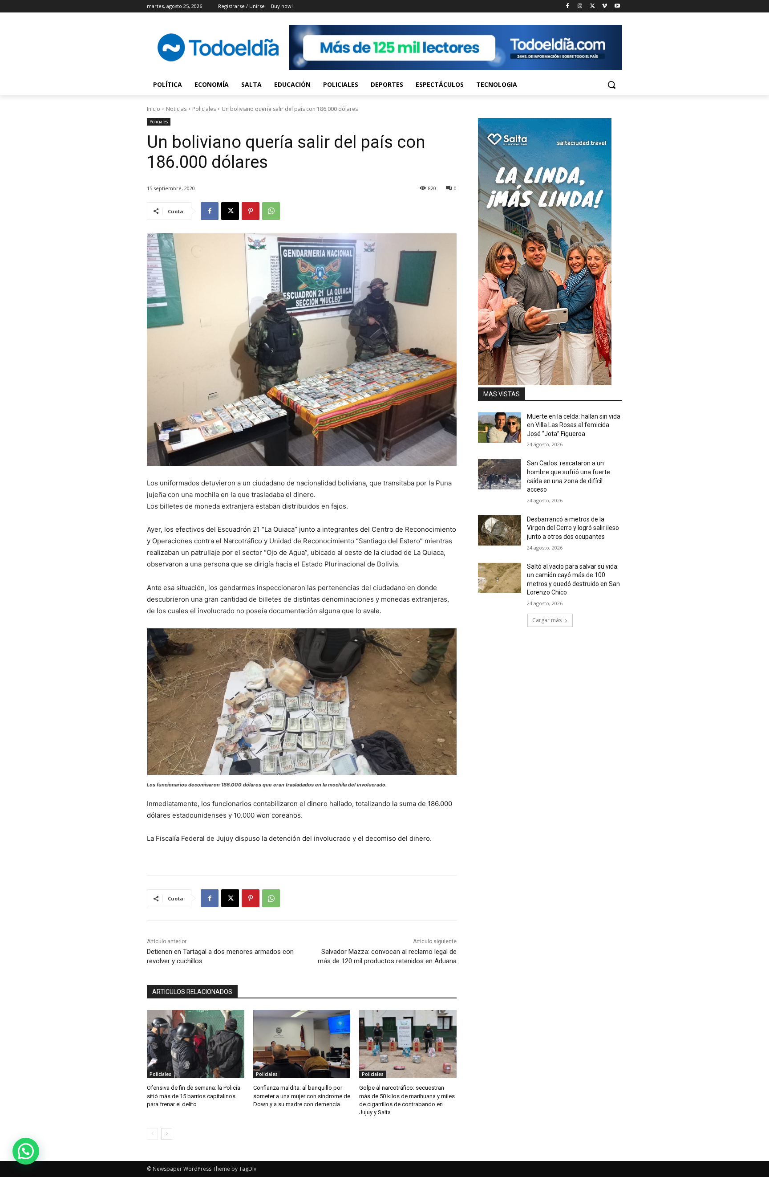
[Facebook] (568, 6)
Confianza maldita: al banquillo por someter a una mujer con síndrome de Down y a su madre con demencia (301, 1095)
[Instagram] (580, 6)
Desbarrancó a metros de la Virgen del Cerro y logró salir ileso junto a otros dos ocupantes (573, 528)
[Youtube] (617, 6)
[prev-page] (152, 1134)
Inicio (153, 109)
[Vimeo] (604, 6)
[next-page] (166, 1134)
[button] (611, 84)
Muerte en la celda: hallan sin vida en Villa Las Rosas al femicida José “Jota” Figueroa (573, 425)
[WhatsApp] (271, 211)
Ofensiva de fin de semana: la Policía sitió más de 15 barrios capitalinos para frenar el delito (193, 1095)
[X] (592, 6)
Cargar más (547, 620)
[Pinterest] (250, 211)
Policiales (204, 109)
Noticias (176, 109)
